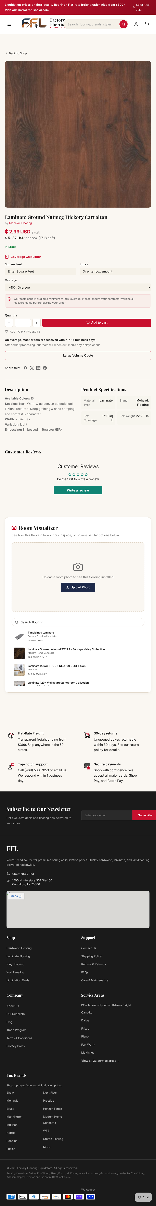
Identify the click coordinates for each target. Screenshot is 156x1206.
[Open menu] (9, 24)
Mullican (11, 1124)
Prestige (48, 1100)
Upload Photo (80, 587)
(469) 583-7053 (23, 873)
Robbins (11, 1141)
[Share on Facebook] (25, 368)
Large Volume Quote (78, 355)
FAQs (84, 972)
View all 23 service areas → (100, 1060)
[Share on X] (32, 368)
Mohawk (12, 1100)
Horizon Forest (52, 1108)
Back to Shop (18, 53)
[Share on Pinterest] (45, 368)
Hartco (10, 1132)
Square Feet (13, 264)
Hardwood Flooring (19, 948)
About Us (12, 1006)
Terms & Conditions (19, 1038)
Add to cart (99, 322)
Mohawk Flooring (20, 223)
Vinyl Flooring (15, 964)
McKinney (87, 1052)
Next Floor (50, 1092)
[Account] (136, 24)
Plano (85, 1036)
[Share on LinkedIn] (38, 368)
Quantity (11, 315)
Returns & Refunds (93, 964)
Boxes (84, 264)
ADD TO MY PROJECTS (25, 331)
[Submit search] (123, 24)
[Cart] (146, 24)
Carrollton (87, 1012)
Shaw (10, 1092)
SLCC (47, 1146)
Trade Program (16, 1030)
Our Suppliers (15, 1014)
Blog (9, 1022)
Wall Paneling (15, 972)
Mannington (14, 1116)
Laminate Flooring (18, 956)
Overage (11, 280)
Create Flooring (53, 1138)
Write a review (78, 490)
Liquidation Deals (17, 980)
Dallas (85, 1020)
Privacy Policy (15, 1046)
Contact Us (88, 948)
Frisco (85, 1028)
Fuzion (10, 1148)
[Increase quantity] (36, 323)
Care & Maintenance (94, 980)
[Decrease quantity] (9, 323)
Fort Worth (88, 1044)
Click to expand (135, 200)
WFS (46, 1130)
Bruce (10, 1108)
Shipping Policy (91, 956)
